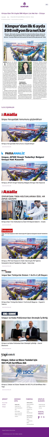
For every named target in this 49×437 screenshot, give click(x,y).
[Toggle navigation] (46, 4)
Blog (8, 16)
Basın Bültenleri (6, 146)
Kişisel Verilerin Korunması (8, 430)
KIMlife (4, 404)
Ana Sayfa (4, 16)
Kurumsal (4, 402)
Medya (4, 406)
